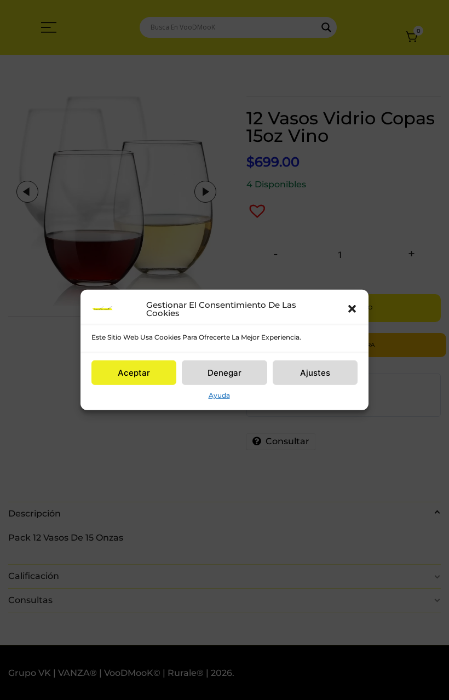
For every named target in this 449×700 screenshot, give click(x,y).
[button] (352, 308)
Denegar (224, 372)
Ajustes (315, 372)
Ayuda (219, 395)
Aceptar (134, 372)
